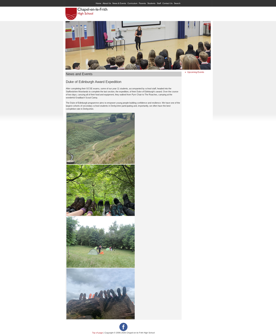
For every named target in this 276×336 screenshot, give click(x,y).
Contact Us (167, 3)
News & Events (119, 3)
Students (151, 3)
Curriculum (132, 3)
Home (98, 3)
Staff (159, 3)
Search (177, 3)
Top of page (97, 333)
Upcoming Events (195, 72)
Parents (142, 3)
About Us (107, 3)
